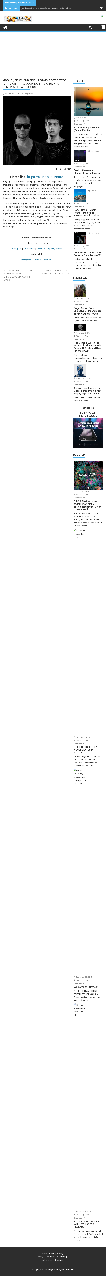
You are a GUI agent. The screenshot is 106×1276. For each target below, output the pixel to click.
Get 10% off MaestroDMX (88, 414)
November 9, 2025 (83, 298)
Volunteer (60, 1256)
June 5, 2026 (95, 233)
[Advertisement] (53, 52)
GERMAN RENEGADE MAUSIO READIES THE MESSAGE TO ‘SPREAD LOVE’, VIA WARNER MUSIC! (18, 275)
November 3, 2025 (83, 333)
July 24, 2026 (81, 117)
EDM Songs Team (26, 93)
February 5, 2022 (82, 491)
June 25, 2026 (95, 191)
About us (49, 1256)
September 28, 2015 (84, 977)
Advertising (47, 1259)
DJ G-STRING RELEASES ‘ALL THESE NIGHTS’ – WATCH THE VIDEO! (54, 272)
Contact (59, 1259)
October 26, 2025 (83, 378)
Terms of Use (47, 1253)
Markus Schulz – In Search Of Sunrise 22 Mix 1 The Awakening (51, 8)
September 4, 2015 (83, 1211)
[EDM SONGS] (5, 27)
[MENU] (103, 27)
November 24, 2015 (84, 737)
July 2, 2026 (94, 151)
